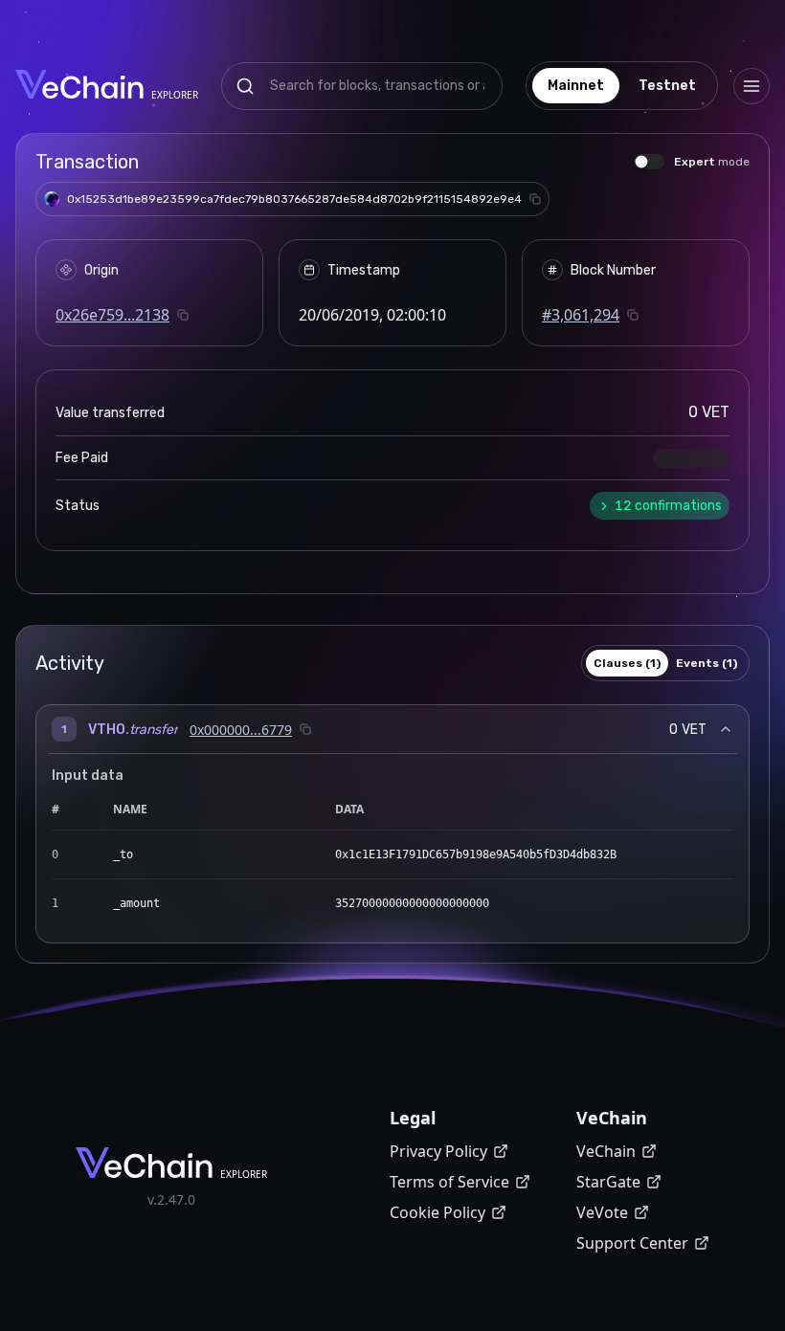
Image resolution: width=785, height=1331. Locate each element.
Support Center (632, 1242)
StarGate (608, 1181)
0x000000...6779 (241, 730)
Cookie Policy (437, 1212)
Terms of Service (449, 1181)
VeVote (602, 1212)
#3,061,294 (580, 314)
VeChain (606, 1151)
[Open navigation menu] (751, 86)
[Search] (245, 86)
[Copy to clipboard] (535, 199)
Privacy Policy (438, 1151)
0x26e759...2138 (112, 314)
